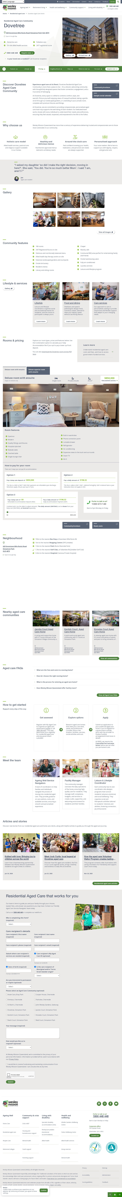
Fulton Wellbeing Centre (68, 1132)
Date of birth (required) (17, 967)
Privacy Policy (13, 1059)
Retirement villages (9, 1149)
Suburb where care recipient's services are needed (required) (17, 955)
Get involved (75, 1)
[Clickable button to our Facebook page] (105, 1104)
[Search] (118, 1)
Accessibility (86, 1175)
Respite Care (7, 1141)
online (48, 728)
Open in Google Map (11, 36)
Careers (84, 1)
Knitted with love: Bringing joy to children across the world (20, 858)
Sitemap (104, 1168)
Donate (112, 1)
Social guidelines (87, 1182)
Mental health (26, 1141)
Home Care (6, 1123)
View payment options (109, 380)
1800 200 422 (41, 730)
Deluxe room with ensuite (15, 369)
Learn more (41, 321)
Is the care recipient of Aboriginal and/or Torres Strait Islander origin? (46, 969)
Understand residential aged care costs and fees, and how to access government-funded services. (95, 352)
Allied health (45, 1141)
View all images (105, 232)
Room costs (98, 526)
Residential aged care (17, 13)
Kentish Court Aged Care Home (74, 630)
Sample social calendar (102, 96)
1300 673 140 (99, 504)
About (90, 1)
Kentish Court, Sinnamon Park (18, 1015)
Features (13, 69)
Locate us (95, 1135)
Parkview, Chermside (43, 1000)
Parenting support (27, 1158)
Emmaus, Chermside (14, 1000)
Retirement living (39, 7)
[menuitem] (110, 1194)
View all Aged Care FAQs (108, 695)
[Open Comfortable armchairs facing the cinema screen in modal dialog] (69, 219)
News (68, 1)
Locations (62, 1)
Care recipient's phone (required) (18, 945)
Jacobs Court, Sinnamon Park (46, 1010)
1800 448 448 (113, 6)
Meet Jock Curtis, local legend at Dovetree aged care (60, 858)
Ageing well (24, 7)
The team (97, 69)
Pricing (41, 69)
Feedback (105, 1)
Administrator (106, 1175)
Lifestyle (26, 69)
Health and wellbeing (57, 7)
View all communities (109, 658)
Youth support (26, 1149)
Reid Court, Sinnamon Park (45, 1020)
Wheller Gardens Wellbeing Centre (69, 1123)
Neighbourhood (55, 69)
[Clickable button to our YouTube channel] (116, 1104)
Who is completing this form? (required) (17, 919)
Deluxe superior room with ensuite (36, 370)
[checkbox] (6, 994)
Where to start (83, 69)
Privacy (84, 1168)
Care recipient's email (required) (46, 945)
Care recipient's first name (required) (16, 935)
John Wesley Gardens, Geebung (46, 1005)
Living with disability (95, 7)
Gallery (69, 55)
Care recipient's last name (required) (44, 935)
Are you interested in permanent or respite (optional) (18, 981)
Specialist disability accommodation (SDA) (49, 1123)
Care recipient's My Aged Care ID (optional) (46, 955)
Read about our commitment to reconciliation (61, 1178)
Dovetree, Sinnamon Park (16, 1010)
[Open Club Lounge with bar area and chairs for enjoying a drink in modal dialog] (45, 200)
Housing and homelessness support (29, 1132)
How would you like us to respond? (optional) (15, 1042)
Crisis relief (25, 1123)
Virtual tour (83, 55)
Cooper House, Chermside (45, 994)
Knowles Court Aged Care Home (104, 630)
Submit (10, 1082)
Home (5, 13)
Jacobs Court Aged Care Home (44, 630)
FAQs (69, 69)
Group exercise (66, 1149)
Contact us (97, 1)
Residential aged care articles (105, 883)
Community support (76, 7)
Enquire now (26, 53)
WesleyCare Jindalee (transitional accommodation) (48, 1132)
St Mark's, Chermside (15, 1005)
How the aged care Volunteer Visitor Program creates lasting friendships (98, 859)
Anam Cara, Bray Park (15, 994)
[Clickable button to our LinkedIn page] (99, 1104)
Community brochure (102, 87)
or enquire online (113, 9)
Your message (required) (15, 1026)
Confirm (43, 1190)
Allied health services (67, 1141)
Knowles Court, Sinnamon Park (46, 1015)
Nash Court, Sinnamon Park (17, 1020)
